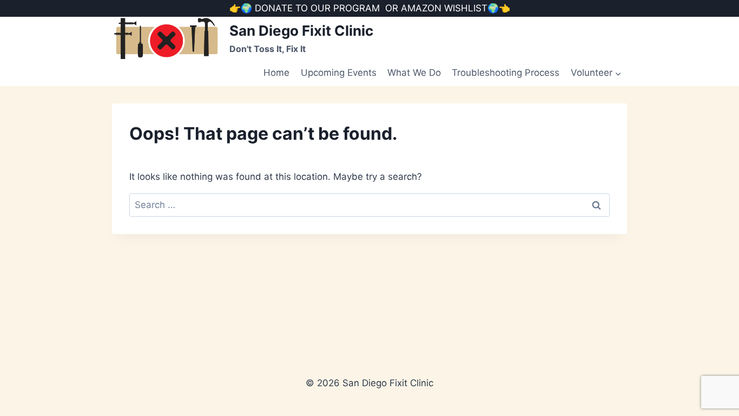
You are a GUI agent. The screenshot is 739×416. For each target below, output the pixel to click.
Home (276, 72)
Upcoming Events (339, 72)
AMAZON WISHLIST (444, 8)
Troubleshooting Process (505, 72)
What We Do (414, 72)
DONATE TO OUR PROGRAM (317, 8)
